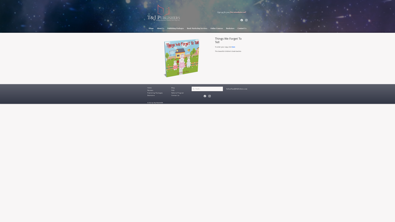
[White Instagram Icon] (246, 20)
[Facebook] (241, 20)
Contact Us (175, 95)
